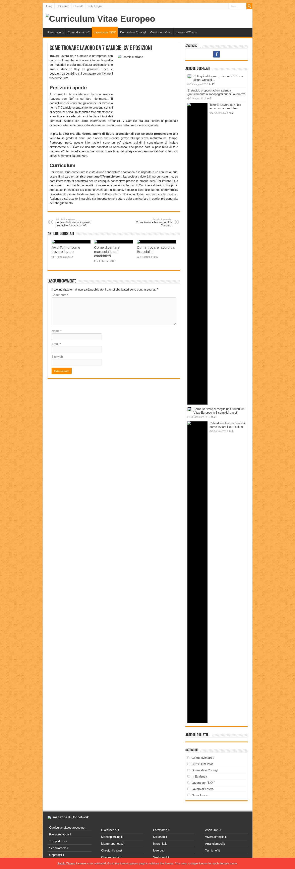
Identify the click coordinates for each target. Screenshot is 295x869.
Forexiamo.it (161, 830)
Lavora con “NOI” (105, 32)
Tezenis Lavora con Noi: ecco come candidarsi (225, 106)
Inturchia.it (160, 843)
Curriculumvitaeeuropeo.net (67, 827)
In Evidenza (199, 776)
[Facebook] (216, 54)
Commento (60, 295)
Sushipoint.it (161, 857)
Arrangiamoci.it (215, 843)
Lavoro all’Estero (186, 32)
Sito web (57, 356)
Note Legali (94, 6)
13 (213, 84)
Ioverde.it (159, 850)
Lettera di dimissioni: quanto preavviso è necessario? (73, 222)
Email (56, 343)
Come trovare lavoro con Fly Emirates (154, 222)
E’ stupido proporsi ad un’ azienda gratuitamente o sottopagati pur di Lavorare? (216, 92)
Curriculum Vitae (160, 32)
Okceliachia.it (110, 830)
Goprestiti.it (56, 855)
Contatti (78, 6)
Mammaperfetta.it (112, 843)
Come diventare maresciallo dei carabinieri (107, 251)
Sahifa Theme (66, 863)
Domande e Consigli (133, 32)
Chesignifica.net (111, 850)
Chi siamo (63, 6)
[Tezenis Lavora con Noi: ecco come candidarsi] (197, 254)
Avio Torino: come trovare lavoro (66, 249)
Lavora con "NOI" (203, 782)
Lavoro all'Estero (203, 789)
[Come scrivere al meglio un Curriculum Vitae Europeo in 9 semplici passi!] (189, 409)
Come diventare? (79, 32)
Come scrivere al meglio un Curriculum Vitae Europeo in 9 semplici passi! (219, 410)
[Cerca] (249, 6)
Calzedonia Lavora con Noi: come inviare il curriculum (228, 424)
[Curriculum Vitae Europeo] (100, 18)
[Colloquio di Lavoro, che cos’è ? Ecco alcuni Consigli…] (189, 76)
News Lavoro (55, 32)
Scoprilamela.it (58, 848)
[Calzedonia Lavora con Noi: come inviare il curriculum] (197, 572)
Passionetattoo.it (60, 834)
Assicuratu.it (213, 830)
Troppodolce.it (58, 841)
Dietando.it (160, 836)
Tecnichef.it (212, 850)
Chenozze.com (111, 857)
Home (48, 6)
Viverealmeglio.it (216, 836)
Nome (57, 331)
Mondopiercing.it (112, 836)
